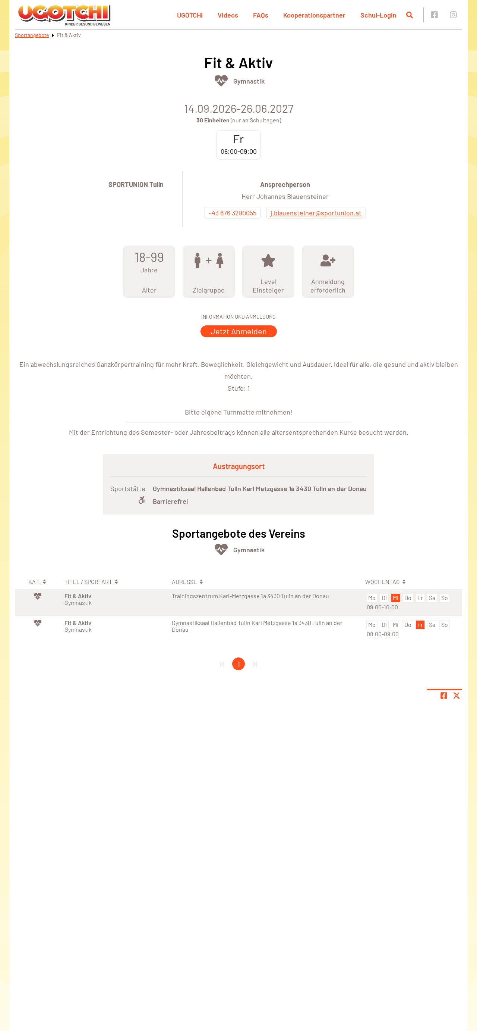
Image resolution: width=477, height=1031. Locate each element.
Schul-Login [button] (378, 15)
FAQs (260, 15)
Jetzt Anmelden (239, 331)
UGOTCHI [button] (190, 15)
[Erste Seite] (222, 663)
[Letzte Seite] (255, 663)
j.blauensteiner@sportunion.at (316, 213)
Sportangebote (32, 35)
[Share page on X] (456, 695)
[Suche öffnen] (409, 15)
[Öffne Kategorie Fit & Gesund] (221, 80)
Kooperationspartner (314, 15)
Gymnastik (249, 81)
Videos (228, 15)
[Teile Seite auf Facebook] (443, 695)
